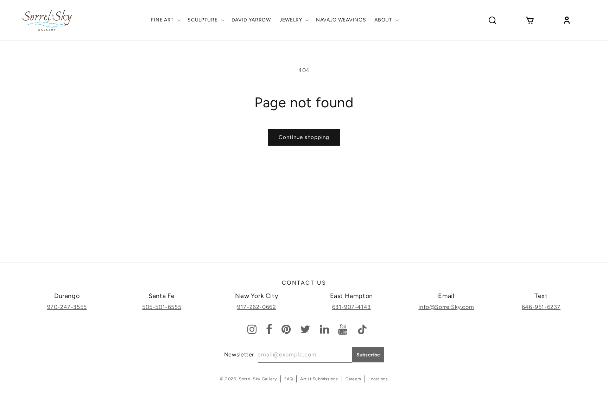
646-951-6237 (541, 307)
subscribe (368, 355)
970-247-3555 (67, 307)
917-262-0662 (256, 307)
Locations (378, 378)
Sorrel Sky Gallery (258, 378)
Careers (353, 378)
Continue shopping (304, 137)
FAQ (288, 378)
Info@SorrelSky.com (446, 307)
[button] (165, 20)
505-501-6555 (161, 307)
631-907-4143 (351, 307)
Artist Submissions (319, 378)
